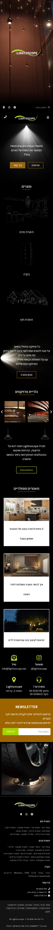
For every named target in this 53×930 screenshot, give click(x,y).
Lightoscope (14, 686)
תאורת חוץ (26, 319)
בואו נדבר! (39, 686)
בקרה (26, 274)
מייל (14, 664)
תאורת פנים (26, 232)
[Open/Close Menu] (47, 117)
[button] (2, 412)
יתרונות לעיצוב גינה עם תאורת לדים (26, 640)
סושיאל (39, 664)
